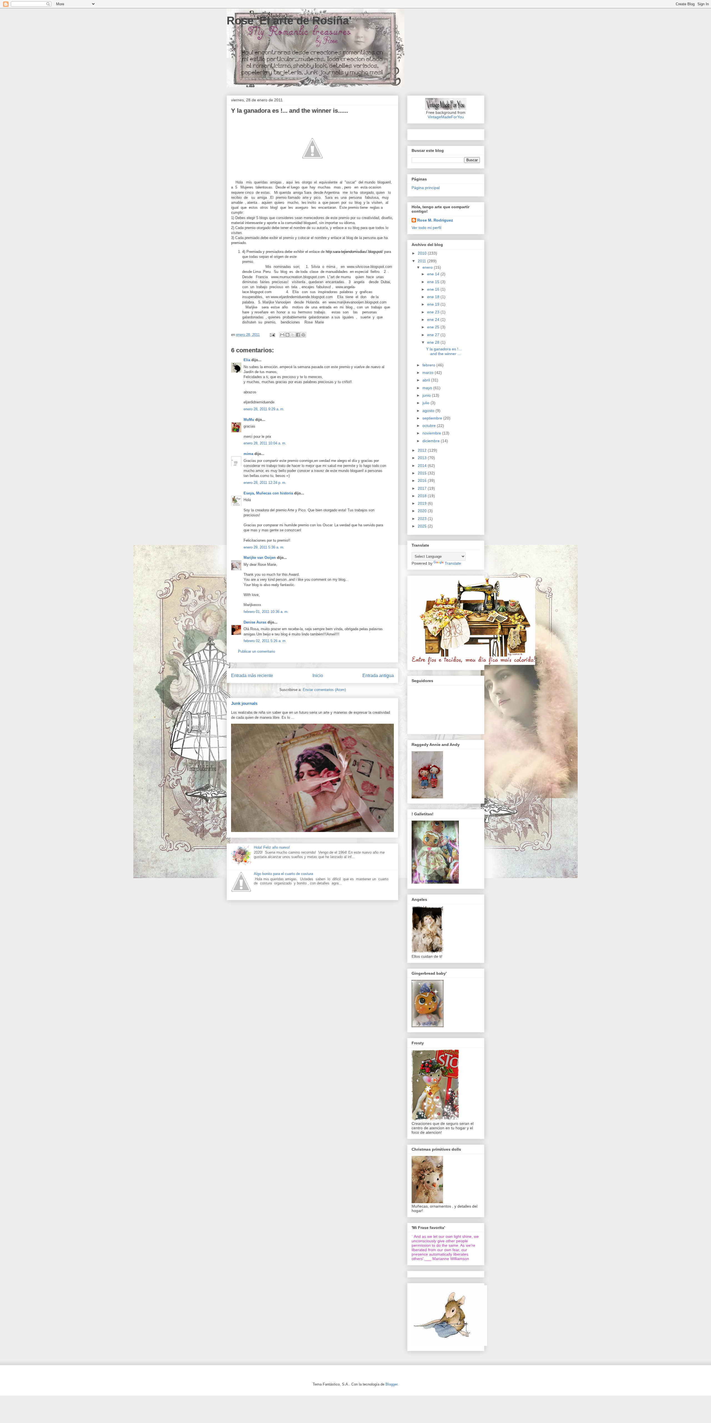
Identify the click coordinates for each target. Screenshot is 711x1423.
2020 (423, 511)
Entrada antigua (378, 675)
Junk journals (244, 703)
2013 (423, 458)
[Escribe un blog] (287, 335)
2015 (423, 473)
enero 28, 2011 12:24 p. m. (265, 483)
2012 (423, 450)
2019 (423, 503)
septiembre (432, 418)
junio (427, 395)
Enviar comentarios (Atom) (324, 690)
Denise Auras (255, 622)
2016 (423, 480)
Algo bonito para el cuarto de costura (283, 874)
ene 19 (433, 304)
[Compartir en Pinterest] (303, 335)
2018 (423, 496)
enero (428, 267)
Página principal (426, 187)
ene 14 (433, 274)
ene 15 (433, 282)
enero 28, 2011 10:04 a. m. (265, 443)
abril (426, 380)
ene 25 (433, 327)
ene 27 (433, 335)
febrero (429, 365)
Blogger (391, 1384)
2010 (423, 253)
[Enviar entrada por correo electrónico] (272, 335)
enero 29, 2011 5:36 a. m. (264, 547)
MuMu (249, 420)
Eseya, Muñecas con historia (268, 493)
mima (248, 454)
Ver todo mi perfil (426, 227)
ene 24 (433, 319)
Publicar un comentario (256, 651)
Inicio (317, 675)
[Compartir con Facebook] (298, 335)
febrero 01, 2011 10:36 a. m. (266, 612)
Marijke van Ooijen (260, 557)
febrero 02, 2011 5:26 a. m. (265, 641)
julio (426, 403)
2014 (423, 465)
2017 (423, 488)
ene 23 (433, 312)
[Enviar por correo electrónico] (282, 335)
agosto (428, 410)
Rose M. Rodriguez (435, 220)
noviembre (432, 433)
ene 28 (433, 342)
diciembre (431, 441)
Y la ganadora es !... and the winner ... (444, 351)
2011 (422, 261)
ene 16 (433, 289)
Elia (247, 360)
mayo (427, 388)
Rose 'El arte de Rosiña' (289, 20)
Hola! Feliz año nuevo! (272, 847)
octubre (429, 425)
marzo (428, 372)
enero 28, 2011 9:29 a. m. (264, 409)
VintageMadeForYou (446, 117)
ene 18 (433, 297)
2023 (423, 518)
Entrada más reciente (252, 675)
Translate (453, 563)
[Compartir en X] (293, 335)
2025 (423, 526)
